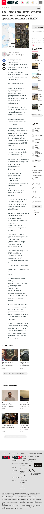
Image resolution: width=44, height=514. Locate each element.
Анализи (14, 470)
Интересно (15, 477)
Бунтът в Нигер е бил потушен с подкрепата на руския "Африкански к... (38, 95)
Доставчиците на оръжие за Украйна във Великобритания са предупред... (38, 55)
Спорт (14, 467)
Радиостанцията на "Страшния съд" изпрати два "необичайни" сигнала (9, 364)
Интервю (15, 474)
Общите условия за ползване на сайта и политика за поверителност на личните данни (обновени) (21, 498)
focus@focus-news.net (24, 464)
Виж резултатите (36, 211)
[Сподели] (4, 68)
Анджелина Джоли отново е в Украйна (8, 426)
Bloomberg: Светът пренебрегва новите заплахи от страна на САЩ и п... (38, 65)
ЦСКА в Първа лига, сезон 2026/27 (38, 154)
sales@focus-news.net (24, 481)
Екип (21, 485)
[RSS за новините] (33, 470)
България (15, 457)
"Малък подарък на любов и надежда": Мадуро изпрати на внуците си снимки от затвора (8, 405)
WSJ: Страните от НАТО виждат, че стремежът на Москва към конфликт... (38, 85)
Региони (14, 460)
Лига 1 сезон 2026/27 (37, 147)
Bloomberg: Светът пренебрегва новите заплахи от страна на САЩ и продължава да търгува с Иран (27, 405)
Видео (14, 480)
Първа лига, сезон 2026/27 (38, 140)
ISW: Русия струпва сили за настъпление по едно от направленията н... (38, 105)
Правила (22, 489)
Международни (16, 464)
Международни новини (37, 49)
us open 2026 (38, 135)
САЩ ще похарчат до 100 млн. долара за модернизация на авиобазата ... (38, 75)
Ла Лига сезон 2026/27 (37, 130)
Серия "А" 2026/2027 (38, 160)
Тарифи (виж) (22, 472)
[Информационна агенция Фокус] (29, 470)
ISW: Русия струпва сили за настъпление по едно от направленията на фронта (28, 427)
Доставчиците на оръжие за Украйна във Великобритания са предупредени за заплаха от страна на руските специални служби (27, 364)
